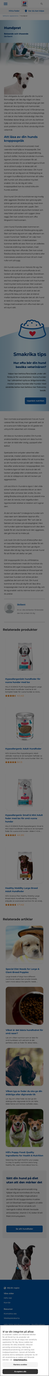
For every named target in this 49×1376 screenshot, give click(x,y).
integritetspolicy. (20, 1360)
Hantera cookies (20, 1365)
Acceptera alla (20, 1371)
